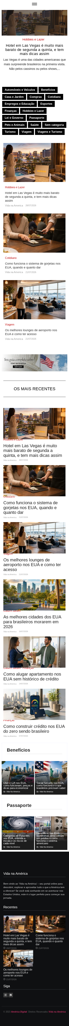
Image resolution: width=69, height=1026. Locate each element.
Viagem (9, 324)
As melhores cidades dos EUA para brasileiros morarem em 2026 (32, 622)
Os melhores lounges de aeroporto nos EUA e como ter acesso (31, 332)
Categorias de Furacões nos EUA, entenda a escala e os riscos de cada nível (16, 839)
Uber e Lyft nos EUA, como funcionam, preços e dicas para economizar (17, 785)
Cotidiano (11, 257)
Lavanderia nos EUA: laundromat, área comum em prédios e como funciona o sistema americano (50, 838)
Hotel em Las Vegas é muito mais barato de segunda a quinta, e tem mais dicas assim (34, 50)
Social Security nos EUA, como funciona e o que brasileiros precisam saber (51, 785)
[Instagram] (5, 995)
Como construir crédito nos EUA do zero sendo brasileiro (34, 729)
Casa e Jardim (12, 610)
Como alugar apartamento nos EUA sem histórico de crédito (32, 676)
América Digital (19, 1011)
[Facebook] (10, 995)
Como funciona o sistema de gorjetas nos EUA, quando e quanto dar (32, 265)
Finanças (28, 667)
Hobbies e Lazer (33, 39)
